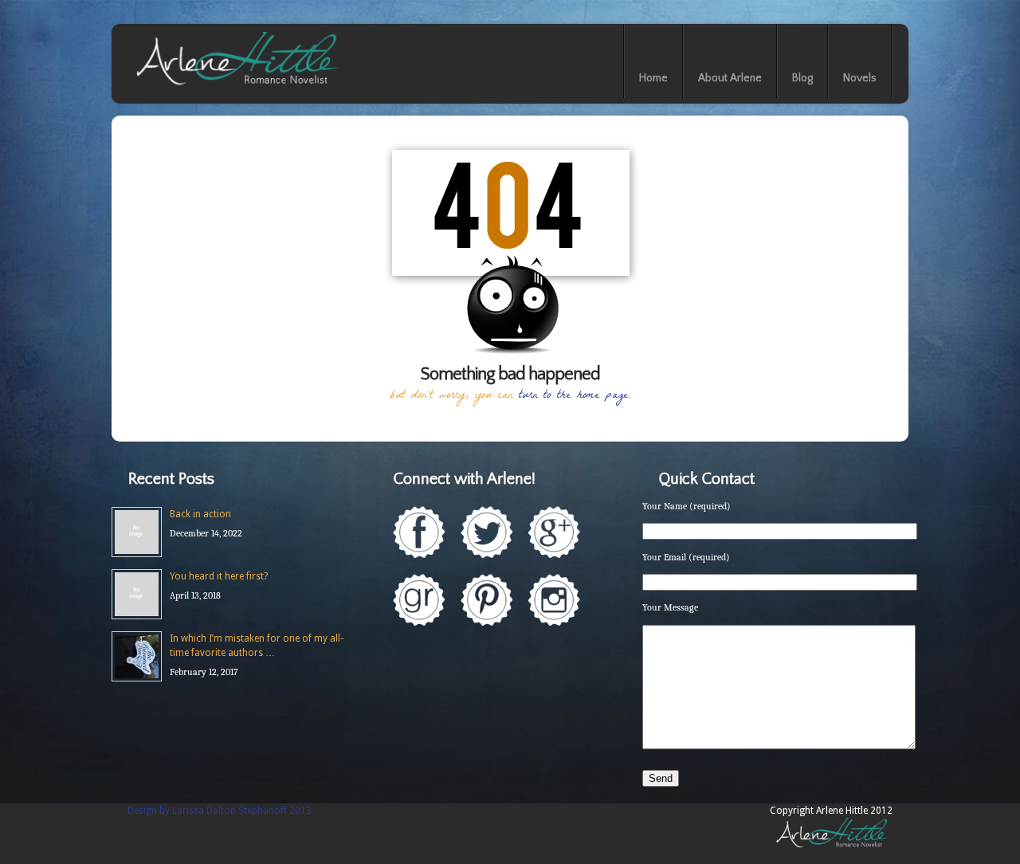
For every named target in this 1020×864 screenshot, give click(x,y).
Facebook (419, 532)
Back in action (200, 514)
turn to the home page (573, 396)
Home (653, 78)
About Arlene (730, 78)
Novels (860, 78)
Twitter (486, 532)
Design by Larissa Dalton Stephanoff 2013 (220, 810)
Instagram (554, 600)
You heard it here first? (219, 576)
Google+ (554, 532)
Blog (802, 78)
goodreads (419, 600)
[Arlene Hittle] (235, 88)
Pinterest (486, 600)
